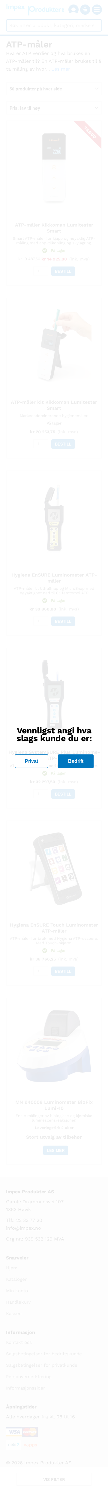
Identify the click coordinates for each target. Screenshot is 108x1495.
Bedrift (75, 761)
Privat (31, 761)
